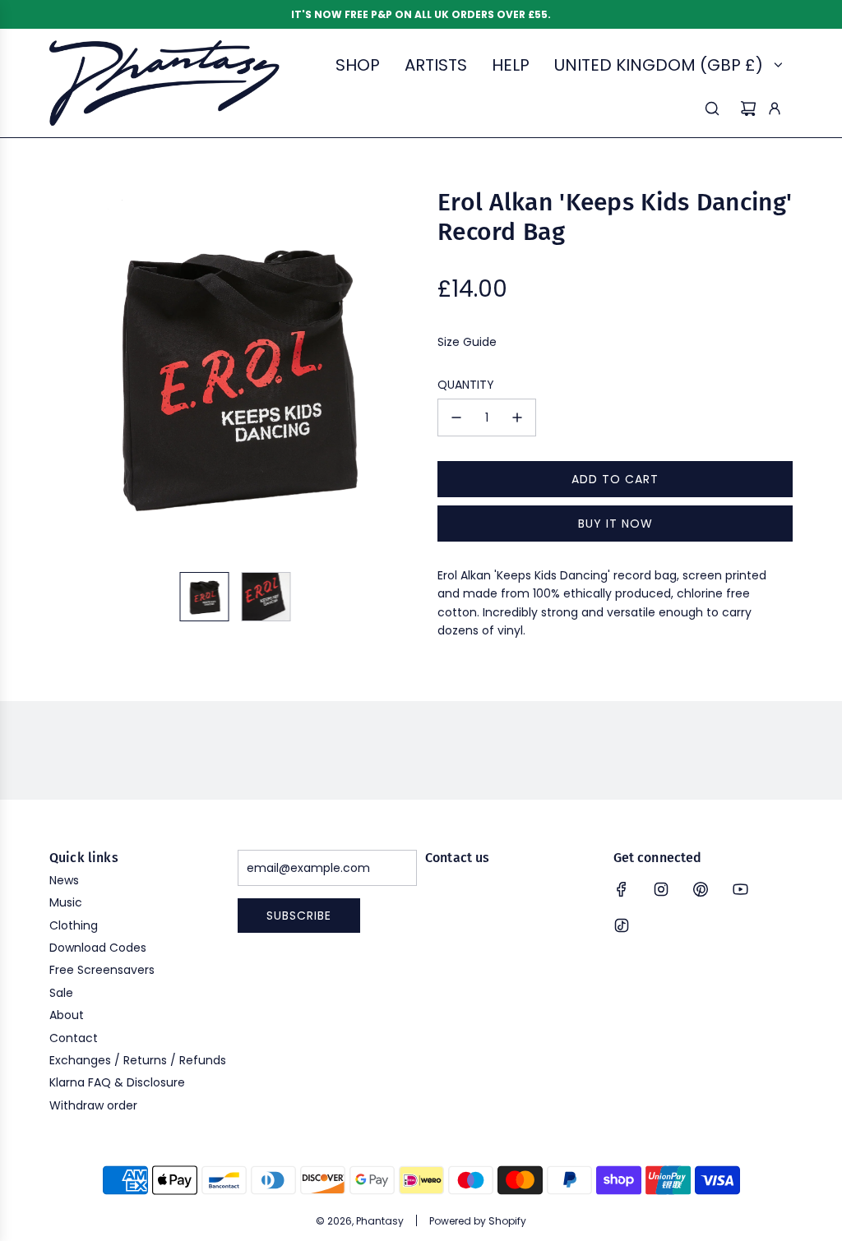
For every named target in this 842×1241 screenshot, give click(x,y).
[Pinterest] (700, 889)
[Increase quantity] (517, 417)
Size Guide (467, 342)
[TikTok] (622, 925)
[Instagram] (661, 889)
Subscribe (298, 915)
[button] (62, 373)
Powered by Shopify (477, 1221)
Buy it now (615, 523)
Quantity (465, 384)
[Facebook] (622, 889)
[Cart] (748, 108)
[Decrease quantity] (456, 417)
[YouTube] (740, 889)
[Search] (712, 108)
